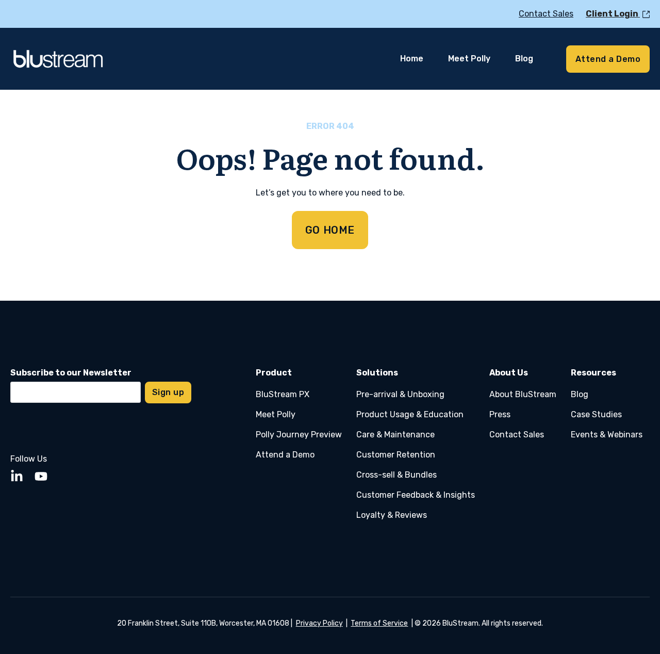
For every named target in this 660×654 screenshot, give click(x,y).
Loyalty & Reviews (391, 515)
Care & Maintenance (395, 434)
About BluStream (522, 394)
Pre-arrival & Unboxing (400, 394)
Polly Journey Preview (299, 434)
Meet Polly (275, 414)
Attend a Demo (285, 454)
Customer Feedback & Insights (415, 494)
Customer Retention (395, 454)
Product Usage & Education (410, 414)
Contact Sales (516, 434)
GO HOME (330, 230)
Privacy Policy (319, 623)
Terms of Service (379, 623)
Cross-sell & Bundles (396, 474)
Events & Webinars (606, 434)
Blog (579, 394)
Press (499, 414)
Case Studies (596, 414)
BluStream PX (282, 394)
